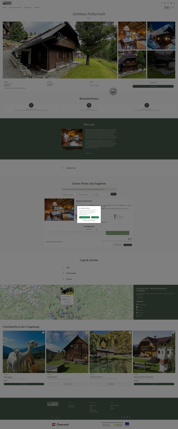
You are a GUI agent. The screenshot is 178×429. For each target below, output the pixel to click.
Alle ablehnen (95, 217)
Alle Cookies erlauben (84, 217)
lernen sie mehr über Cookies (83, 214)
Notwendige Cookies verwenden (89, 220)
